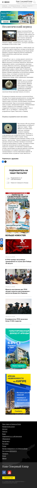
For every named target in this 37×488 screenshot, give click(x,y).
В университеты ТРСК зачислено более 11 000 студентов (16, 320)
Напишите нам (8, 477)
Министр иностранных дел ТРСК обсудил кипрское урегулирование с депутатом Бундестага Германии (17, 291)
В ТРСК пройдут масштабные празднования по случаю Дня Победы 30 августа (18, 261)
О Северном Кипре (14, 6)
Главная (4, 6)
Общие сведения (27, 6)
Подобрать (18, 411)
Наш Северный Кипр (24, 2)
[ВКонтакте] (3, 162)
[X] (5, 162)
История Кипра (6, 7)
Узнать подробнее (18, 366)
